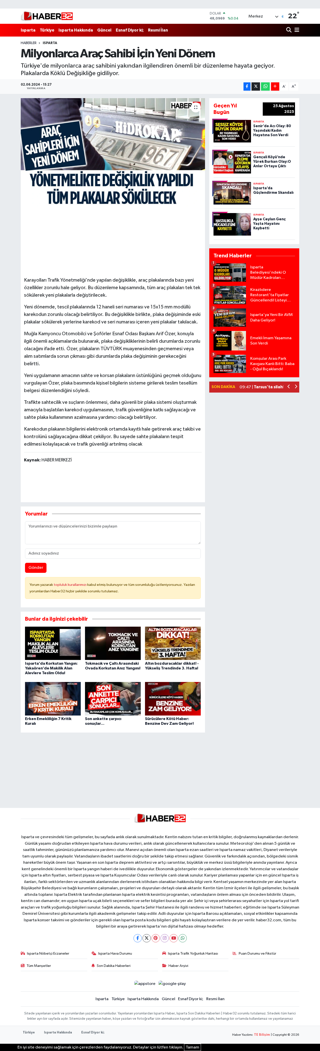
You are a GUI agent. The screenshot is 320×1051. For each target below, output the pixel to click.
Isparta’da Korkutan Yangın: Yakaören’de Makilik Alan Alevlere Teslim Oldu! (51, 668)
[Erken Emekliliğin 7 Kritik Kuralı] (53, 698)
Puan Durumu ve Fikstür (257, 953)
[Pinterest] (156, 938)
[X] (146, 938)
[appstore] (144, 984)
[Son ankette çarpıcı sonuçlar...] (113, 698)
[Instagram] (164, 938)
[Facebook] (138, 938)
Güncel (104, 30)
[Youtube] (174, 938)
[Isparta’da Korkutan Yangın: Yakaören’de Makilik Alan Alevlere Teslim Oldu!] (53, 643)
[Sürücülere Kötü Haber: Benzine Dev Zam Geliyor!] (173, 698)
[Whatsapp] (182, 938)
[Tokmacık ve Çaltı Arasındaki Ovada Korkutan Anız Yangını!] (113, 643)
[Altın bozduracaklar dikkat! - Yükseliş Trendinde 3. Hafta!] (173, 643)
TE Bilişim (262, 1034)
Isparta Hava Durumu (115, 953)
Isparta (28, 30)
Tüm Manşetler (38, 966)
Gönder (35, 568)
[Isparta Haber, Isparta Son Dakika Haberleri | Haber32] (47, 16)
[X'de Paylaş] (256, 86)
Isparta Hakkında (75, 30)
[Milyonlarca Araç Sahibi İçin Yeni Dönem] (113, 152)
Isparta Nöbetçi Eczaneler (48, 953)
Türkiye (47, 30)
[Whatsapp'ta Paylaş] (265, 86)
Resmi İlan (158, 30)
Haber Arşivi (178, 966)
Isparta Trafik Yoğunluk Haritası (193, 953)
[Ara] (289, 30)
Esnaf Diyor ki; (130, 30)
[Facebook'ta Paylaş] (247, 86)
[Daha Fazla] (275, 86)
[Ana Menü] (296, 30)
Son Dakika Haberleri (113, 966)
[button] (289, 387)
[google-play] (172, 984)
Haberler (28, 43)
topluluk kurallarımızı (70, 585)
